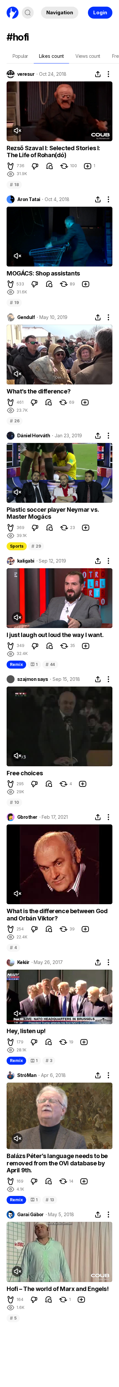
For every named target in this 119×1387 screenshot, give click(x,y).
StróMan (26, 1075)
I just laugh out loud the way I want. (55, 634)
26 (14, 421)
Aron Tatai (28, 199)
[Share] (98, 74)
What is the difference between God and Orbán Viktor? (57, 914)
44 (50, 664)
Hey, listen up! (26, 1030)
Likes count (51, 56)
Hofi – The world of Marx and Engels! (58, 1288)
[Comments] (50, 166)
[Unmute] (17, 130)
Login (100, 12)
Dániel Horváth (33, 435)
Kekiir (23, 962)
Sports (16, 546)
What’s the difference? (38, 391)
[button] (11, 166)
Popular (20, 56)
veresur (25, 74)
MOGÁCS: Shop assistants (43, 273)
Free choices (25, 773)
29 (36, 546)
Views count (87, 56)
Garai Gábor (30, 1214)
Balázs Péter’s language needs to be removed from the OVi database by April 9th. (57, 1163)
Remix (16, 664)
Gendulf (26, 317)
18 (14, 184)
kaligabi (25, 561)
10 (14, 802)
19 (14, 302)
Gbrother (27, 817)
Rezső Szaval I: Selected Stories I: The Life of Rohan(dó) (53, 152)
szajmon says (32, 679)
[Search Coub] (28, 13)
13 (50, 1200)
